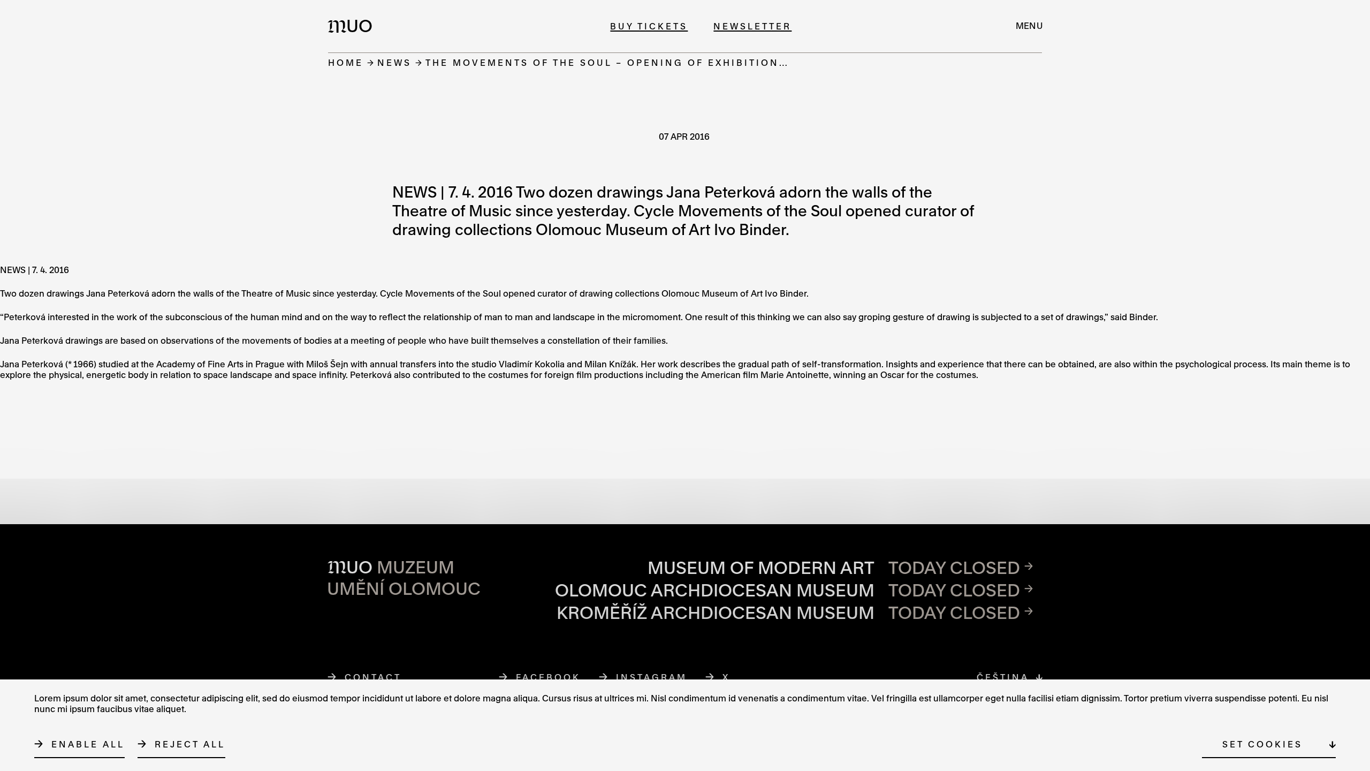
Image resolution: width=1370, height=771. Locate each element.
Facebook (548, 677)
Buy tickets (649, 26)
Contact (373, 677)
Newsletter (752, 26)
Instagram (652, 677)
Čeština (1003, 677)
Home (345, 62)
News (394, 62)
